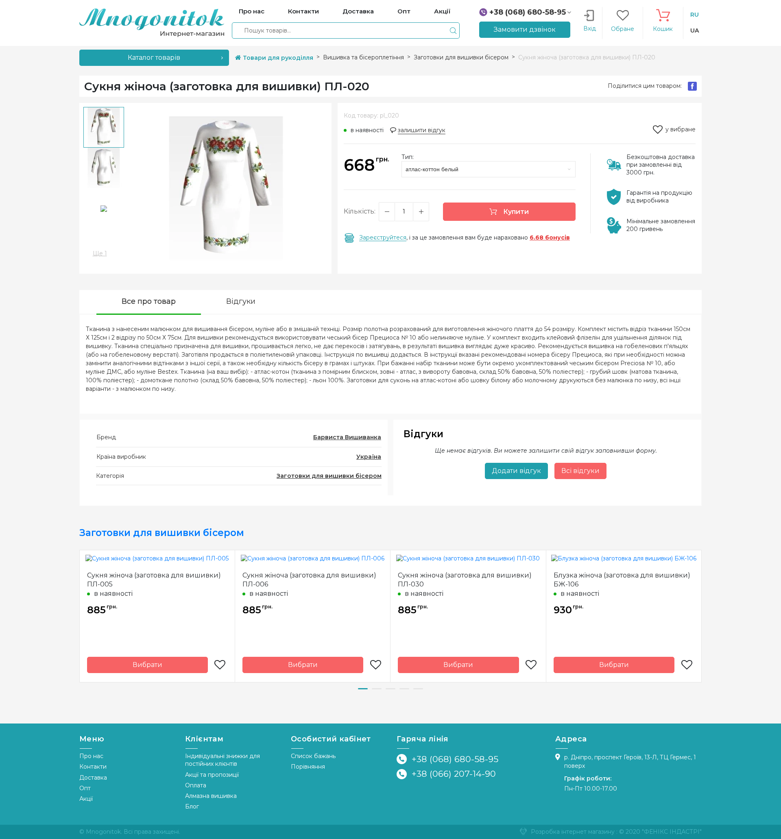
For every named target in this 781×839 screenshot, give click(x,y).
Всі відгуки (580, 471)
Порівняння (308, 766)
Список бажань (313, 756)
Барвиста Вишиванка (347, 437)
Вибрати (147, 665)
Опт (85, 788)
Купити (515, 212)
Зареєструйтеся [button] (382, 237)
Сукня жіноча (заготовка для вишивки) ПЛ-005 (154, 579)
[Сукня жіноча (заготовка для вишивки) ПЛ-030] (468, 558)
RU (694, 14)
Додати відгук (516, 471)
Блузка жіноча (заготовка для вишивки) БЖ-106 (622, 579)
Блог (192, 806)
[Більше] (421, 211)
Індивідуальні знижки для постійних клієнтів (222, 759)
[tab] (148, 302)
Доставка (93, 777)
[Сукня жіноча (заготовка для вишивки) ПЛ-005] (157, 558)
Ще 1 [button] (100, 253)
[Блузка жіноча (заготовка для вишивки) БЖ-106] (623, 558)
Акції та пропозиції (212, 774)
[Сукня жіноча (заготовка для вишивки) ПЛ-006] (312, 558)
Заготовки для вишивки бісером (329, 475)
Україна (368, 456)
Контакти (93, 766)
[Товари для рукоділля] (151, 22)
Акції (86, 798)
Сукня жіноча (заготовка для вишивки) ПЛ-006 (309, 579)
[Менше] (387, 211)
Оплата (195, 785)
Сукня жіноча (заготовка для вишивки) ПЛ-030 (465, 579)
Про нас (91, 756)
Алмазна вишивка (211, 796)
